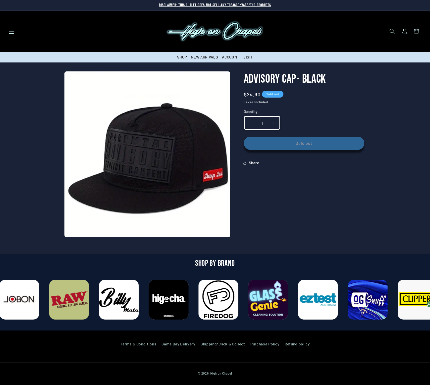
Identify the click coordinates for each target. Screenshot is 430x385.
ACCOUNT (230, 57)
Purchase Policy (264, 344)
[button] (11, 31)
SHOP (182, 57)
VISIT (248, 57)
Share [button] (254, 163)
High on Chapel (221, 373)
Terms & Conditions (138, 344)
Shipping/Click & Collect (223, 344)
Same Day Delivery (178, 344)
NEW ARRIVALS (204, 57)
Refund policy (297, 344)
